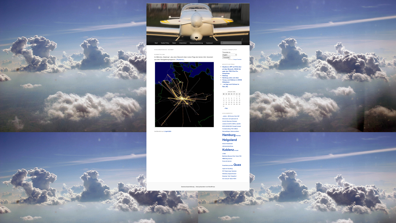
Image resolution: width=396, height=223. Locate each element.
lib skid (236, 150)
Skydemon (180, 59)
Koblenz (228, 149)
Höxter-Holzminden (227, 143)
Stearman (224, 176)
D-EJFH (229, 124)
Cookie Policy (165, 43)
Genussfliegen (226, 131)
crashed (224, 124)
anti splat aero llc (233, 118)
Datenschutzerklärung (196, 43)
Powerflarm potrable (227, 165)
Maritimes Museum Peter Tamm (230, 156)
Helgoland (229, 140)
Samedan (234, 171)
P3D (240, 156)
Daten (174, 43)
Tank (229, 176)
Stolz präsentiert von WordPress (205, 187)
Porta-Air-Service (227, 161)
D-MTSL (234, 124)
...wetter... (224, 116)
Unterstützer (183, 43)
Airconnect (225, 118)
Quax (237, 164)
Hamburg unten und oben (230, 78)
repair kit (224, 168)
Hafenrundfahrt (235, 131)
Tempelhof (233, 176)
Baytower (229, 121)
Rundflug (230, 168)
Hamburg (229, 135)
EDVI (230, 126)
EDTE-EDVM (225, 126)
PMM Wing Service (227, 158)
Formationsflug (226, 128)
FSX (232, 128)
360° (238, 116)
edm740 (238, 124)
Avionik (224, 121)
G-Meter (236, 128)
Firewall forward (236, 126)
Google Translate (237, 59)
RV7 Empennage (226, 171)
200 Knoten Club (232, 116)
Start (156, 43)
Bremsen (234, 121)
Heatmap (225, 76)
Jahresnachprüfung (227, 146)
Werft (234, 178)
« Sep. (226, 108)
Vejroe (231, 178)
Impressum (209, 43)
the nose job (225, 178)
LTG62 (224, 153)
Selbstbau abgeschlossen (229, 173)
